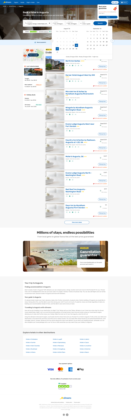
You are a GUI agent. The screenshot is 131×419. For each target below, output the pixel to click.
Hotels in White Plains (59, 352)
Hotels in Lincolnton (85, 345)
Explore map (32, 55)
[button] (49, 23)
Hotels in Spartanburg (59, 342)
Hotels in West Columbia (33, 345)
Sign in (108, 17)
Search (100, 23)
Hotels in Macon (84, 352)
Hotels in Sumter (30, 342)
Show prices (102, 66)
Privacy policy (77, 402)
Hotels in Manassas (58, 345)
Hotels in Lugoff (57, 339)
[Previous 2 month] (51, 41)
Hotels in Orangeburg (59, 349)
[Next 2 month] (112, 41)
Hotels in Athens (30, 352)
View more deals (77, 222)
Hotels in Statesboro (32, 339)
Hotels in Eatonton (85, 349)
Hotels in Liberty (84, 339)
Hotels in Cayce (84, 342)
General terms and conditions (57, 402)
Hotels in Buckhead (31, 349)
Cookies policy (69, 402)
